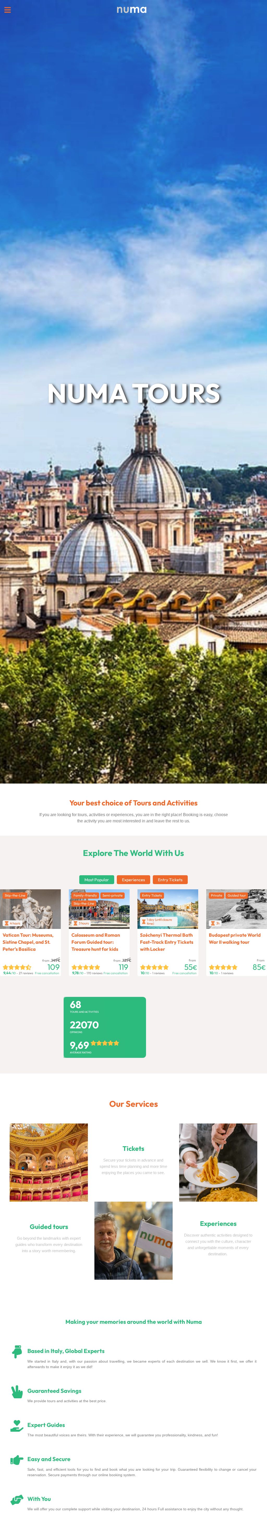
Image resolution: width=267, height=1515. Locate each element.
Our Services (133, 1103)
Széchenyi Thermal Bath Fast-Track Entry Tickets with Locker (166, 942)
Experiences (133, 879)
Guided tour (237, 895)
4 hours (15, 923)
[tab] (96, 879)
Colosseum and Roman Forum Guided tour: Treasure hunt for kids (95, 942)
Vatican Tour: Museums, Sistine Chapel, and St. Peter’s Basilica (28, 942)
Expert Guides (46, 1425)
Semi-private (112, 895)
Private (216, 895)
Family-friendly (85, 895)
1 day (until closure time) (159, 921)
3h (218, 923)
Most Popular (96, 879)
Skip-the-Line (15, 895)
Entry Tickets (170, 879)
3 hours (84, 923)
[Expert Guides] (16, 1425)
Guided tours (49, 1226)
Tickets (133, 1148)
